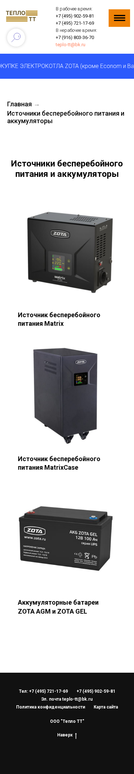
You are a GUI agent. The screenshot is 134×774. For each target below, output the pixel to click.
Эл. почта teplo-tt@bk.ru (67, 699)
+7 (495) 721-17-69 (75, 23)
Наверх (65, 734)
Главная (19, 104)
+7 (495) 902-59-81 (75, 16)
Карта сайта (106, 707)
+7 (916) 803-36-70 (75, 37)
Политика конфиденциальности (50, 707)
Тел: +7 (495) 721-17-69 (43, 691)
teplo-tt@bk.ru (70, 44)
